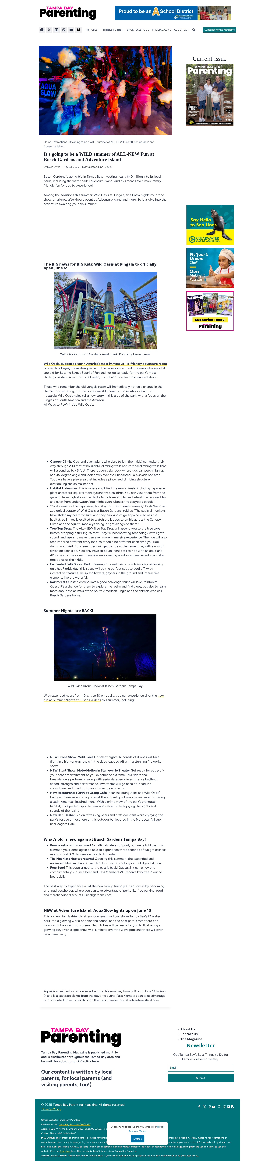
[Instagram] (56, 30)
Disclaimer (65, 1151)
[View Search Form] (194, 30)
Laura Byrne (53, 166)
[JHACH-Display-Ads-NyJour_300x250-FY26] (211, 268)
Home (47, 142)
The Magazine (161, 30)
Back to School (138, 30)
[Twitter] (49, 30)
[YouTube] (71, 30)
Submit (200, 1078)
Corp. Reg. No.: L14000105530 (74, 1124)
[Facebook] (42, 30)
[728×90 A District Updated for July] (173, 13)
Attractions (60, 142)
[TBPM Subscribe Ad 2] (211, 311)
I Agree (137, 1138)
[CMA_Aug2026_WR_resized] (211, 225)
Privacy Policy (51, 1109)
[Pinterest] (64, 30)
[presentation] (209, 95)
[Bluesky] (78, 30)
